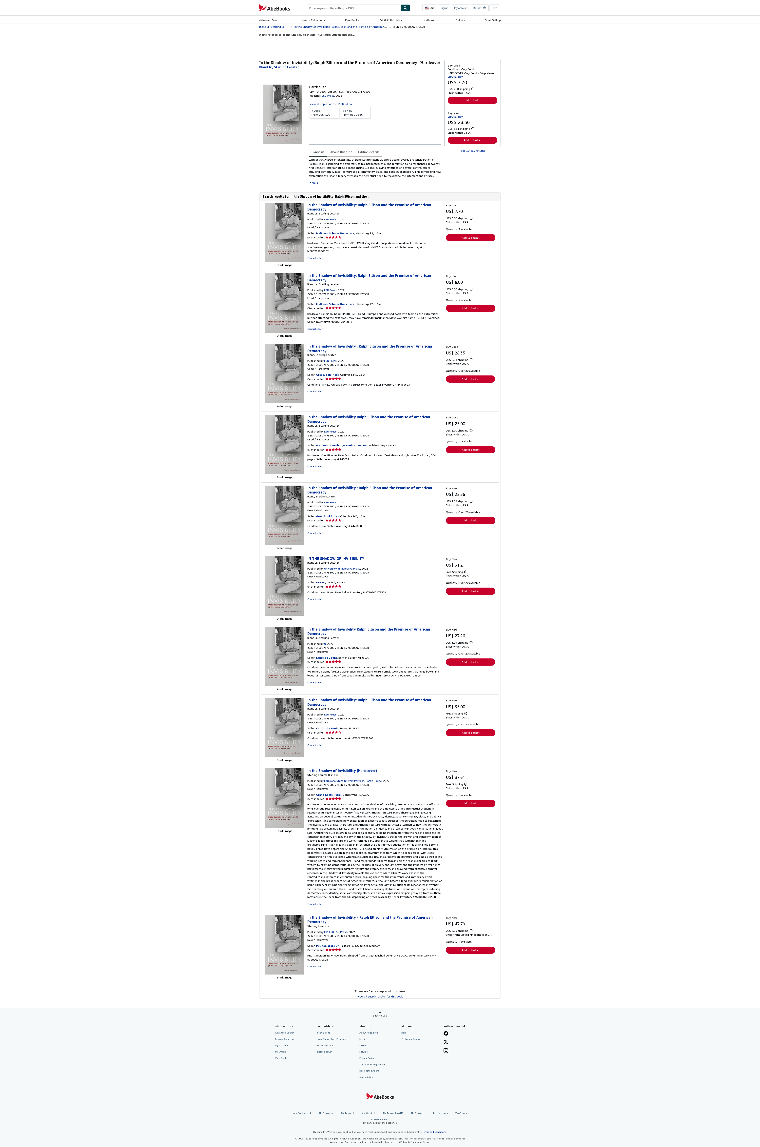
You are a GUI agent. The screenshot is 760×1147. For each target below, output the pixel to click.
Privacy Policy (366, 1057)
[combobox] (354, 8)
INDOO (320, 582)
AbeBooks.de (326, 1113)
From (321, 112)
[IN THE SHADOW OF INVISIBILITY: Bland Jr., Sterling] (284, 614)
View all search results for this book (380, 996)
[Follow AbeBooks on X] (446, 1042)
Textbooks (429, 20)
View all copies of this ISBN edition (331, 104)
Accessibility (366, 1077)
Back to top (380, 1015)
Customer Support (411, 1038)
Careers (363, 1045)
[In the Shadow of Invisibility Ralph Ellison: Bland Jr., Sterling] (284, 473)
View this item (455, 76)
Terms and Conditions (434, 1131)
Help (494, 8)
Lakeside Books (326, 657)
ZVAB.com (461, 1113)
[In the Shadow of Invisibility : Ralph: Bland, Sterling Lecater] (284, 402)
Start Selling (493, 20)
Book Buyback (325, 1045)
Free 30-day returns (472, 150)
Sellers (460, 20)
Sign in (444, 8)
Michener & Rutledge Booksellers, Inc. (342, 445)
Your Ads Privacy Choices (373, 1064)
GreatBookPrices (327, 374)
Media (362, 1038)
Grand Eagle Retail (329, 794)
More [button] (315, 182)
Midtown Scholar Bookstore (335, 233)
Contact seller (314, 257)
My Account (460, 8)
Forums (363, 1051)
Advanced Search (269, 20)
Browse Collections (313, 20)
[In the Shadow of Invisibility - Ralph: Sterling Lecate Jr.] (284, 973)
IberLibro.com (440, 1113)
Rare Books (352, 20)
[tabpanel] (375, 171)
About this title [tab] (341, 152)
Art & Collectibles (390, 20)
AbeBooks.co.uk (302, 1113)
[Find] (405, 8)
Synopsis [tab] (318, 152)
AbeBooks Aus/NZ (393, 1113)
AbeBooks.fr (348, 1113)
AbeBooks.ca (418, 1113)
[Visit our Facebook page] (446, 1033)
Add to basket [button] (473, 100)
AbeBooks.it (368, 1113)
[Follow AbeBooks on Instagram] (446, 1051)
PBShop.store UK (327, 945)
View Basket (282, 1057)
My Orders (280, 1051)
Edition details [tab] (368, 152)
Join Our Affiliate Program (331, 1038)
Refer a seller (324, 1051)
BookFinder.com (380, 1121)
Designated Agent (369, 1070)
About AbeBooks (368, 1032)
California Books (327, 728)
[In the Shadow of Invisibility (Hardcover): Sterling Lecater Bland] (284, 827)
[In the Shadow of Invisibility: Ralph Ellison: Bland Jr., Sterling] (284, 261)
